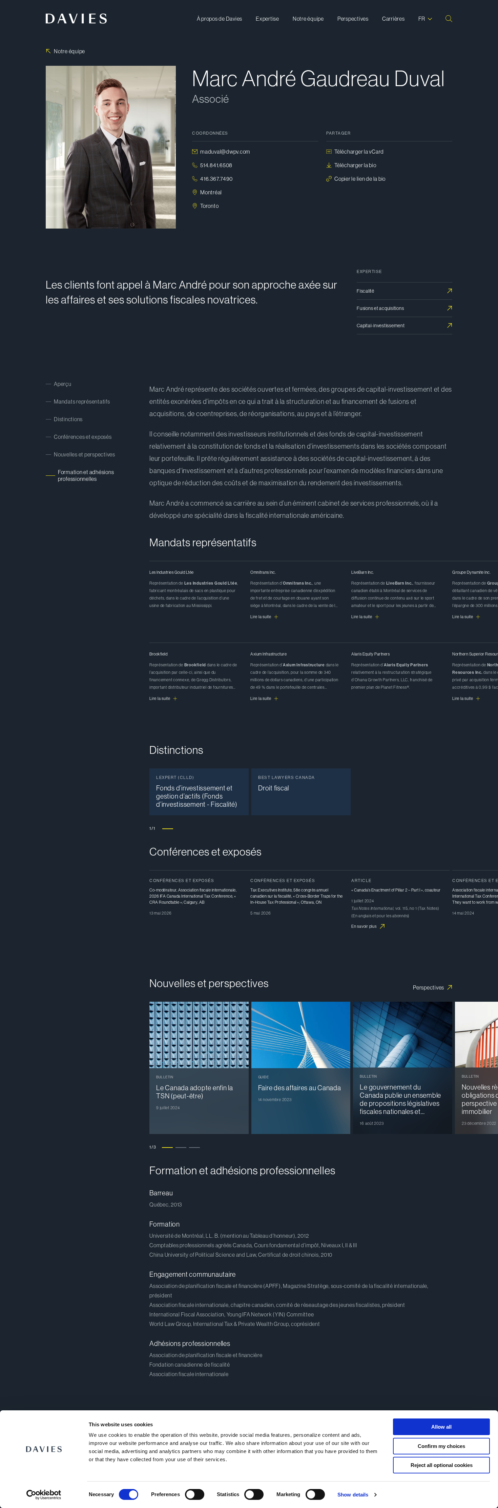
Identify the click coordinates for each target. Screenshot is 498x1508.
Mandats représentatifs (82, 401)
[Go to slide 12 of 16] (318, 743)
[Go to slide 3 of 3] (194, 1147)
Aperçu (62, 384)
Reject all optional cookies (442, 1465)
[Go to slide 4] (208, 977)
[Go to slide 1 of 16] (169, 743)
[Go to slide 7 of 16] (250, 743)
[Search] (448, 18)
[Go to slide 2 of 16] (182, 743)
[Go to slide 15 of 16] (358, 743)
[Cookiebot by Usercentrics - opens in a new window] (44, 1495)
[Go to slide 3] (194, 977)
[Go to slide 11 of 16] (304, 743)
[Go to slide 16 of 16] (372, 743)
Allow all (441, 1427)
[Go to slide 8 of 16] (263, 743)
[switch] (194, 1494)
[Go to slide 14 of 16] (345, 743)
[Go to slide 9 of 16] (277, 743)
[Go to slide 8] (262, 977)
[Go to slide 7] (249, 977)
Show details (352, 1494)
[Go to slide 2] (181, 977)
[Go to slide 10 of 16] (291, 743)
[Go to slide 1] (167, 828)
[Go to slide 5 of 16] (223, 743)
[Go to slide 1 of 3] (167, 1147)
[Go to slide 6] (235, 977)
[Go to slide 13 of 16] (331, 743)
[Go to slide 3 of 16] (196, 743)
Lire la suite (260, 616)
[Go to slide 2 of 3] (180, 1147)
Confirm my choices (441, 1446)
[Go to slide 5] (221, 977)
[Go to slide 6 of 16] (236, 743)
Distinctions (68, 419)
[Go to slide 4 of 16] (209, 743)
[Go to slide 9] (276, 977)
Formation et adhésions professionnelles (86, 475)
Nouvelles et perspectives (84, 454)
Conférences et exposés (83, 437)
